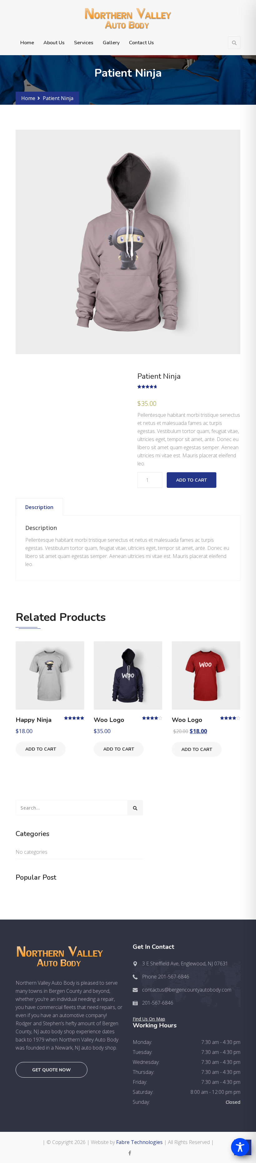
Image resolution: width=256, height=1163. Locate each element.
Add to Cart (40, 749)
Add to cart (191, 480)
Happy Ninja (34, 720)
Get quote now (51, 1070)
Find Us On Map (149, 1019)
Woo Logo (109, 720)
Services (83, 43)
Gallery (111, 43)
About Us (54, 43)
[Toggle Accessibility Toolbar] (240, 1147)
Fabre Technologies (139, 1142)
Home (27, 43)
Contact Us (141, 43)
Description (39, 507)
